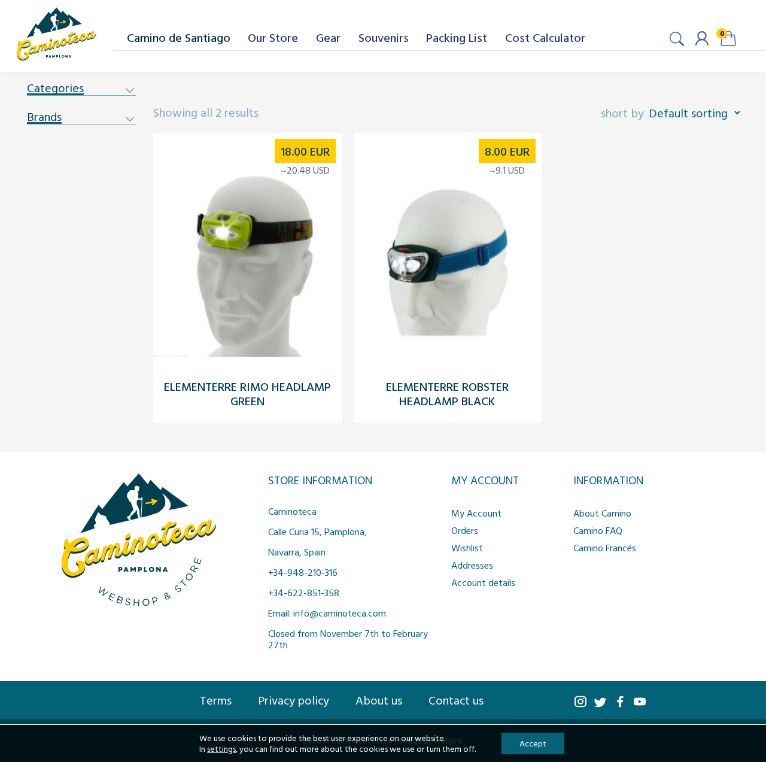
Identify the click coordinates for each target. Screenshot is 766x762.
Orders (464, 530)
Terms (216, 700)
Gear (328, 37)
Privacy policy (293, 700)
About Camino (602, 513)
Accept (532, 743)
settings (221, 748)
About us (378, 700)
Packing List (456, 37)
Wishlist (467, 548)
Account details (483, 582)
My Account (476, 513)
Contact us (456, 700)
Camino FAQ (597, 530)
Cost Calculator (545, 37)
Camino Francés (604, 548)
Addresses (472, 565)
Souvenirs (383, 37)
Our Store (273, 37)
